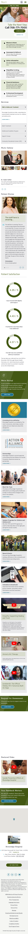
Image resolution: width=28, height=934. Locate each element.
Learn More (19, 31)
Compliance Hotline (14, 923)
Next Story (23, 267)
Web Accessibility (13, 918)
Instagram (15, 874)
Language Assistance (14, 902)
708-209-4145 (20, 856)
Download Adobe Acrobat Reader (14, 913)
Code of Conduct (14, 921)
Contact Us (19, 34)
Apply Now (7, 394)
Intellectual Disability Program (10, 131)
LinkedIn (12, 874)
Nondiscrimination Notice (14, 897)
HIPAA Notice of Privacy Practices (14, 894)
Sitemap (14, 910)
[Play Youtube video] (14, 605)
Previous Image (2, 189)
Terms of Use (14, 907)
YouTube (19, 874)
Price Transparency (14, 899)
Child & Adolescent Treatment (10, 107)
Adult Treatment (6, 126)
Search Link (21, 2)
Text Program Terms (14, 926)
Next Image (5, 189)
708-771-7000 (14, 5)
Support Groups (6, 136)
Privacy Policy (14, 905)
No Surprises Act (14, 915)
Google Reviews (8, 801)
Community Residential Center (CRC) (12, 141)
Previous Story (20, 267)
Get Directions (14, 865)
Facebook (8, 874)
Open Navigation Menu (25, 2)
